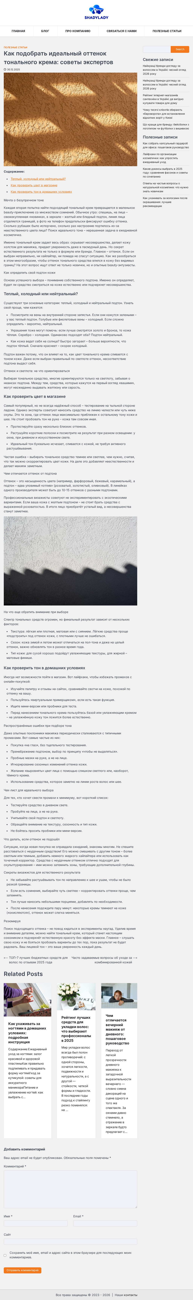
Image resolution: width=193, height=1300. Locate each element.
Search (180, 49)
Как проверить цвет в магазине (34, 185)
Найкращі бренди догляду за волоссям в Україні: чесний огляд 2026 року (164, 69)
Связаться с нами (121, 31)
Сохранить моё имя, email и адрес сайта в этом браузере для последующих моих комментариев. (71, 1255)
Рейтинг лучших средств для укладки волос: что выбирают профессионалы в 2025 (76, 1029)
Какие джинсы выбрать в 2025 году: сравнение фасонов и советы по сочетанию (165, 172)
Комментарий (15, 1166)
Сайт (7, 1234)
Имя (8, 1216)
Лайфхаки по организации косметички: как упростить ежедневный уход (160, 158)
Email (78, 1216)
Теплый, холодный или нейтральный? (38, 179)
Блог (45, 31)
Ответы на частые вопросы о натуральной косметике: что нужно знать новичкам (165, 187)
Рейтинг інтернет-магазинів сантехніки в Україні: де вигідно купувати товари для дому (163, 99)
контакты (130, 1295)
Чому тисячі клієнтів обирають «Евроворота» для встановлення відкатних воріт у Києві (164, 113)
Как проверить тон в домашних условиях (41, 192)
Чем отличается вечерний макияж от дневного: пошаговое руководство (117, 1029)
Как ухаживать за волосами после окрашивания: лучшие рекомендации (165, 202)
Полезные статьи (167, 31)
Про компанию (77, 31)
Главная (18, 31)
